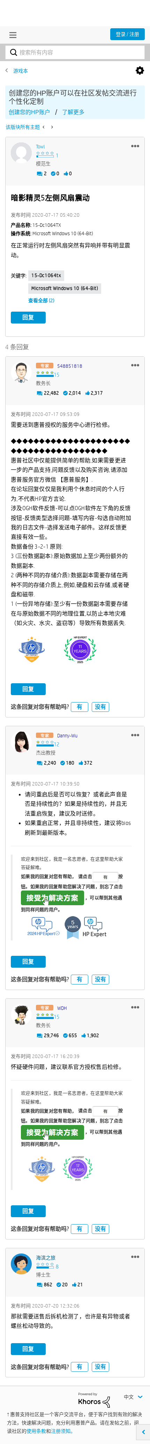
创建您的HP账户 (29, 112)
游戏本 (20, 71)
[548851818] (21, 372)
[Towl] (21, 152)
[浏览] (11, 35)
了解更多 (73, 112)
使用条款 (36, 1431)
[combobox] (75, 52)
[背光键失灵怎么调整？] (44, 127)
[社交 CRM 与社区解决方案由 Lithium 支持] (94, 1400)
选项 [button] (140, 71)
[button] (135, 145)
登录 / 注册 (127, 34)
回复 (28, 317)
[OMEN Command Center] (51, 127)
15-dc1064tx (46, 275)
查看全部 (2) (41, 300)
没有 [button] (100, 706)
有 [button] (79, 706)
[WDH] (21, 1014)
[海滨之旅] (21, 1263)
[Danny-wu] (21, 741)
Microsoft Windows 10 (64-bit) (64, 288)
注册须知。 (63, 1431)
